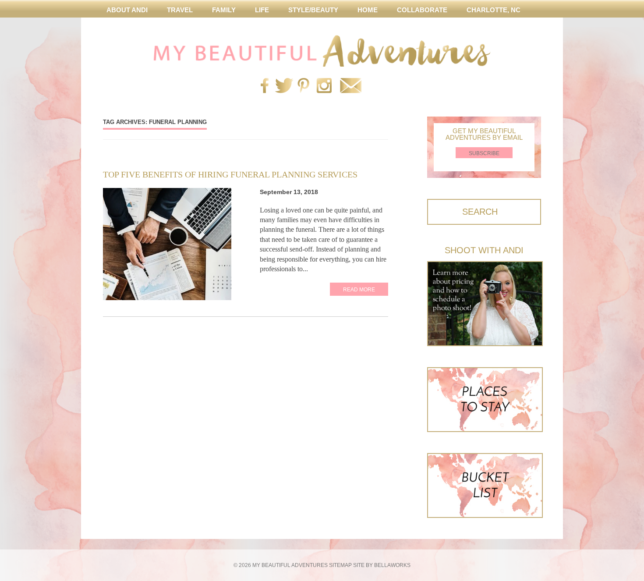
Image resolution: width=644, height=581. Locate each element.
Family (224, 10)
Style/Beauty (313, 10)
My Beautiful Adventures (322, 51)
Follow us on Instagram (324, 86)
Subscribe (484, 153)
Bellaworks (392, 565)
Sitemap (340, 565)
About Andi (127, 10)
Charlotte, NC (493, 10)
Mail (350, 86)
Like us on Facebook (265, 86)
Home (367, 10)
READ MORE (359, 290)
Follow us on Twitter (283, 86)
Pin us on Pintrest (303, 86)
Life (262, 10)
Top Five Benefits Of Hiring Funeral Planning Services (230, 174)
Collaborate (422, 10)
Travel (180, 10)
